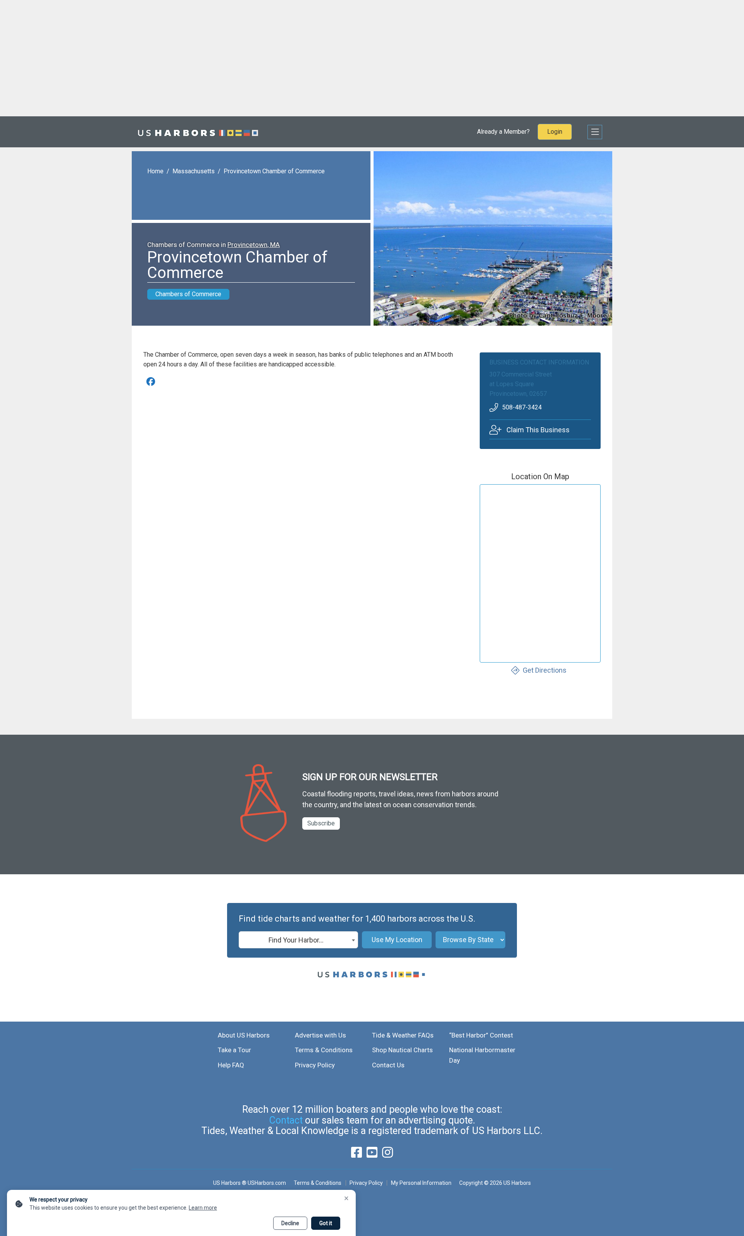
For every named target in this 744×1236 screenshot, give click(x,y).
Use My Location (397, 940)
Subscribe (321, 823)
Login (554, 131)
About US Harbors (244, 1035)
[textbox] (298, 940)
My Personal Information (421, 1183)
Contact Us (388, 1065)
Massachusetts (193, 171)
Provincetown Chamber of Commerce (274, 171)
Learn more (203, 1208)
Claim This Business (538, 430)
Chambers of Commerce (188, 294)
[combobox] (298, 939)
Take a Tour (234, 1050)
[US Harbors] (198, 131)
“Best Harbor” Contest (481, 1035)
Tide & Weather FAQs (403, 1035)
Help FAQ (231, 1065)
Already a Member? (503, 131)
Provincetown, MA (253, 245)
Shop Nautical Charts (402, 1050)
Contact (286, 1120)
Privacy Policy (315, 1065)
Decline (290, 1223)
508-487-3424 (522, 407)
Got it (325, 1223)
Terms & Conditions (324, 1050)
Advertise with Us (320, 1035)
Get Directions (545, 670)
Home (155, 171)
